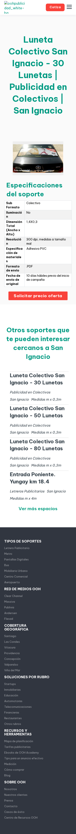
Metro (8, 553)
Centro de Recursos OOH (21, 817)
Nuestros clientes (15, 794)
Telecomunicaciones (18, 706)
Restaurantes (13, 718)
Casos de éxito (14, 812)
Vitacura (9, 647)
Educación (11, 695)
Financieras (11, 712)
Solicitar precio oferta (38, 295)
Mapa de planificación (18, 741)
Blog (7, 775)
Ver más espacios (38, 508)
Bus (6, 565)
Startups (10, 684)
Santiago (10, 636)
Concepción (12, 658)
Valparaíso (11, 664)
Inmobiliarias (12, 689)
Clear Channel (13, 596)
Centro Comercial (16, 576)
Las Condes (12, 641)
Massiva (9, 601)
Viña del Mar (12, 670)
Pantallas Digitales (16, 559)
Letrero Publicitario (17, 548)
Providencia (12, 653)
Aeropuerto (12, 582)
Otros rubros (12, 724)
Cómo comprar (14, 769)
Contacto (11, 806)
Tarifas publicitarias (17, 747)
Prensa (8, 800)
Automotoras (13, 701)
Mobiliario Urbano (16, 570)
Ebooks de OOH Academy (21, 752)
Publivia (9, 607)
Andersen (10, 613)
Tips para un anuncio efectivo (23, 758)
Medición (10, 764)
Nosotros (10, 789)
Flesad (8, 618)
